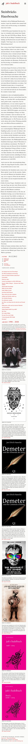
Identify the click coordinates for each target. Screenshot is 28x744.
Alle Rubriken (7, 265)
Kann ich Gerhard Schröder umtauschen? (11, 275)
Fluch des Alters (5, 279)
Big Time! (4, 311)
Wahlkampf (6, 259)
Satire (4, 256)
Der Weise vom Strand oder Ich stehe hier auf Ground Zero (13, 302)
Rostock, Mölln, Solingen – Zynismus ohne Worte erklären (12, 284)
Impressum (3, 738)
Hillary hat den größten (7, 288)
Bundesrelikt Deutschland (7, 286)
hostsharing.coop (19, 740)
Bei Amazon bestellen (6, 382)
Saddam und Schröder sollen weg (9, 296)
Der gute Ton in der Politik (7, 315)
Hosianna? (4, 319)
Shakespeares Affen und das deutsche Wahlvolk (12, 305)
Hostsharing (15, 739)
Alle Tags (6, 263)
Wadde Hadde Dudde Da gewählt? (9, 309)
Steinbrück (6, 260)
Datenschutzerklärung (11, 738)
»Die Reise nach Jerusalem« (21, 328)
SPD (5, 261)
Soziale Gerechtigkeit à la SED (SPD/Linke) (11, 281)
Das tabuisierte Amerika (7, 300)
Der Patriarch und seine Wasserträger (10, 271)
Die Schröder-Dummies (7, 298)
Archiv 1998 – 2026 (10, 321)
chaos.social (12, 740)
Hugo (7, 739)
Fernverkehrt (4, 277)
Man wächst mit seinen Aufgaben (9, 294)
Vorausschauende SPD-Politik (8, 317)
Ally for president (5, 307)
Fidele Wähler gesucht (6, 290)
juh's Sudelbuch (13, 3)
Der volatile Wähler (6, 313)
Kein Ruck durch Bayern (7, 292)
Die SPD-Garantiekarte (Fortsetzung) (10, 273)
